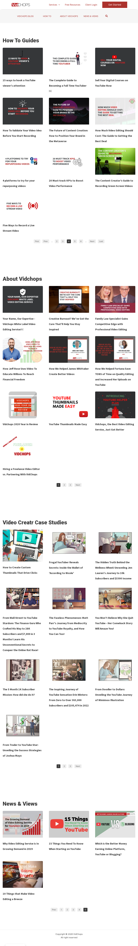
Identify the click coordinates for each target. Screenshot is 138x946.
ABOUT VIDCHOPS (69, 16)
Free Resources (72, 4)
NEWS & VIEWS (91, 16)
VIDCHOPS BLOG (25, 16)
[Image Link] (23, 61)
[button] (58, 4)
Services (53, 4)
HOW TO (47, 16)
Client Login (91, 4)
